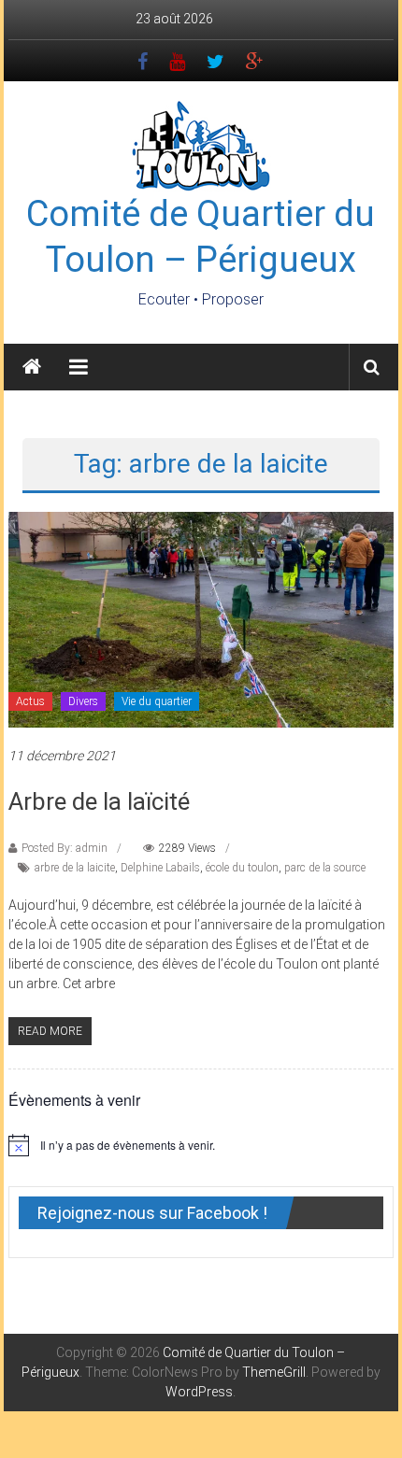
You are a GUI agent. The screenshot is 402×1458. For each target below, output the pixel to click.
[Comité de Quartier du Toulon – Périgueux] (31, 367)
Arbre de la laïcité (99, 801)
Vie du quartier (157, 701)
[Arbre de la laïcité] (201, 618)
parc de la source (325, 867)
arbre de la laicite (75, 867)
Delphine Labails (160, 867)
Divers (83, 701)
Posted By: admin (65, 848)
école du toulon (242, 867)
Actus (30, 701)
